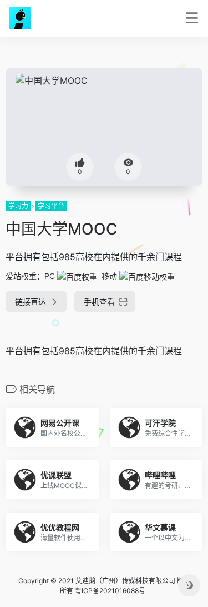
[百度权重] (77, 276)
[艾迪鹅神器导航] (20, 18)
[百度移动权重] (147, 276)
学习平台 (51, 206)
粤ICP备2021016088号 (110, 590)
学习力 (18, 206)
